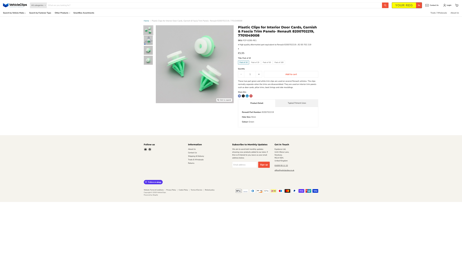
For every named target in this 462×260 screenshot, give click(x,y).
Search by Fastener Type (40, 13)
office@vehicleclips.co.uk (284, 170)
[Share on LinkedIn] (247, 95)
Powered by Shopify (151, 195)
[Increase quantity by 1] (259, 74)
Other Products (62, 13)
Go (419, 5)
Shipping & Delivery (196, 156)
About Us (455, 13)
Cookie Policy (183, 190)
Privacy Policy (171, 190)
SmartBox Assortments (83, 13)
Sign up (264, 164)
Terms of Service (196, 190)
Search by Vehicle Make (14, 13)
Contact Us (192, 152)
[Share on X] (243, 95)
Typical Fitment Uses (297, 103)
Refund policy (210, 190)
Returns (191, 163)
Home (146, 21)
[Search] (385, 5)
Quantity (241, 69)
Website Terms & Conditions (154, 190)
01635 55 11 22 (281, 165)
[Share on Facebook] (239, 95)
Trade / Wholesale (438, 13)
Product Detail (256, 103)
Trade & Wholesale (196, 159)
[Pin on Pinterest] (251, 95)
